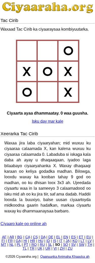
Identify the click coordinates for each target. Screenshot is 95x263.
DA (43, 237)
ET (81, 237)
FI (3, 241)
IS (54, 241)
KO (75, 241)
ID (48, 241)
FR (10, 241)
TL (25, 248)
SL (50, 245)
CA (27, 237)
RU (42, 245)
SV (73, 245)
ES (73, 237)
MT (3, 245)
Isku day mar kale (47, 121)
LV (90, 241)
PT (26, 245)
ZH (62, 248)
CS (35, 237)
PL (19, 245)
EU (88, 237)
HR (32, 241)
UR (47, 248)
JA (67, 241)
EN (65, 237)
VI (55, 248)
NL (11, 245)
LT (83, 241)
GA (18, 241)
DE (50, 237)
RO (34, 245)
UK (39, 248)
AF (4, 237)
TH (89, 245)
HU (40, 241)
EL (58, 237)
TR (32, 248)
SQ (65, 245)
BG (19, 237)
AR (11, 237)
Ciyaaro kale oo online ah (24, 224)
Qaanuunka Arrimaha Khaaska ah (64, 256)
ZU (70, 248)
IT (61, 241)
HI (25, 241)
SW (81, 245)
